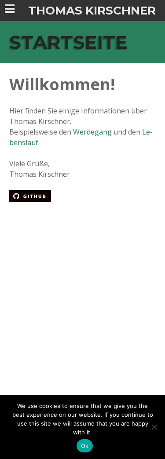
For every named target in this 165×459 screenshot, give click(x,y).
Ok (85, 445)
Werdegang (92, 132)
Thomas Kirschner (92, 11)
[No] (154, 427)
